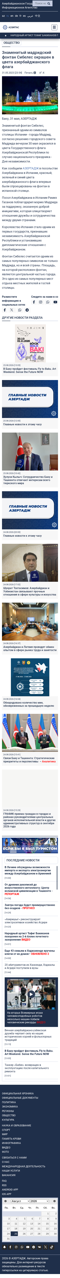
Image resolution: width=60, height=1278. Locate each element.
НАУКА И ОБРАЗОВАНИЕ (16, 1125)
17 (8, 1228)
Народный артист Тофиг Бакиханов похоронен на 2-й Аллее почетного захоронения (27, 936)
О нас (6, 1161)
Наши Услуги (11, 1170)
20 (31, 1228)
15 (47, 1223)
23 (55, 1228)
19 (24, 1228)
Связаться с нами (14, 1157)
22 (47, 1228)
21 (39, 1228)
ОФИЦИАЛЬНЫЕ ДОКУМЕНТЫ (20, 1097)
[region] (31, 973)
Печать (29, 72)
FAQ (4, 1180)
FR (20, 15)
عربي (30, 15)
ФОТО (5, 1151)
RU (7, 15)
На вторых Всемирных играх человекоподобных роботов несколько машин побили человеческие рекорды (26, 1017)
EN (11, 15)
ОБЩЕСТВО (12, 42)
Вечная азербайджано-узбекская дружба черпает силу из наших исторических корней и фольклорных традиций (28, 1035)
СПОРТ (6, 1130)
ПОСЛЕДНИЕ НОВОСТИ (23, 860)
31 (8, 1238)
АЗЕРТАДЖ (31, 168)
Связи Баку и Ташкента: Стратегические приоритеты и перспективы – (29, 760)
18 (15, 1228)
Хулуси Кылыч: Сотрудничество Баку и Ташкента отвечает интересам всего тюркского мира (27, 480)
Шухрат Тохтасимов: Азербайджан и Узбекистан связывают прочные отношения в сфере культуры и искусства (29, 591)
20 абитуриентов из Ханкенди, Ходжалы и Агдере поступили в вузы (30, 966)
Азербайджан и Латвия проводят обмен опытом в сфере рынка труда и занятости (29, 648)
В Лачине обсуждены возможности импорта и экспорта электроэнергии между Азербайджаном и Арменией (28, 870)
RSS (4, 1185)
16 (55, 1223)
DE (16, 15)
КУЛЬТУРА (8, 1119)
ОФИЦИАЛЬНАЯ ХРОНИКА (18, 1093)
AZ (3, 15)
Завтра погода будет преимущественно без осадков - (30, 906)
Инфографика (11, 1143)
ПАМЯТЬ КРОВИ (11, 1138)
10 (8, 1223)
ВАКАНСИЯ (9, 1175)
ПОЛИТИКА (9, 1102)
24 (8, 1233)
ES (24, 15)
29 (47, 1233)
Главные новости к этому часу (22, 424)
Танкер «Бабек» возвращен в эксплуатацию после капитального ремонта (27, 1068)
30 (55, 1233)
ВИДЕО (6, 1147)
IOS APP (6, 1194)
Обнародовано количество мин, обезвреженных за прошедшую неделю (28, 704)
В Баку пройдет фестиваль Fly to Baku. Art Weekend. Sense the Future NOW (29, 370)
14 (39, 1223)
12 (24, 1223)
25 (15, 1233)
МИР (5, 1134)
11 (16, 1223)
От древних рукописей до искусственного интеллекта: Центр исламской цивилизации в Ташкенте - (29, 889)
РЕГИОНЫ (8, 1111)
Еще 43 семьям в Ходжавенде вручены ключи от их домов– (30, 952)
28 (39, 1233)
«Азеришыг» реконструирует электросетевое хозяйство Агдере (26, 921)
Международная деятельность (23, 1166)
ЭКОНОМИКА (10, 1106)
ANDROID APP (10, 1189)
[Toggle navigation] (53, 27)
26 (24, 1233)
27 (31, 1233)
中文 (37, 15)
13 (31, 1223)
